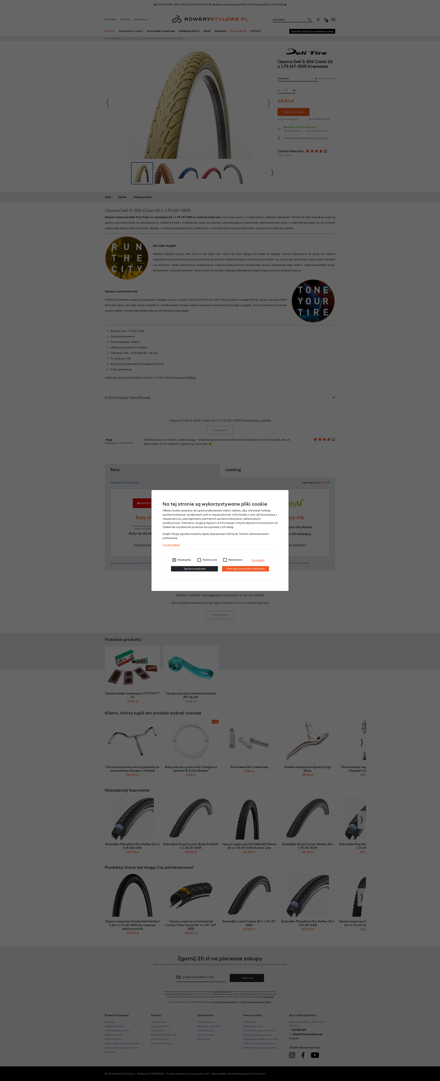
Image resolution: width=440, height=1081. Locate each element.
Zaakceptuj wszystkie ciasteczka (245, 568)
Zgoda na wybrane (194, 568)
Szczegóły (258, 560)
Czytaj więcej (171, 545)
